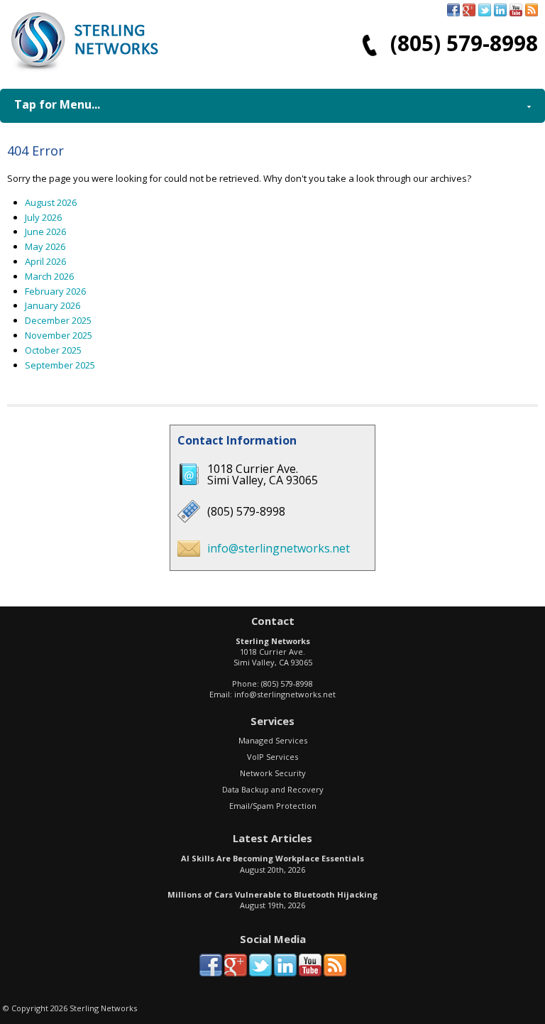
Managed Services (272, 740)
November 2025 (58, 335)
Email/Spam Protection (272, 805)
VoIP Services (272, 756)
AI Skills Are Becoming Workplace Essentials (272, 858)
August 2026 (51, 202)
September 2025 (60, 365)
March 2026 (49, 276)
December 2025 (58, 320)
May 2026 (45, 246)
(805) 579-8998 (464, 43)
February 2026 (55, 291)
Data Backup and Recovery (273, 789)
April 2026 (45, 261)
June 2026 (45, 231)
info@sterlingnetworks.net (278, 548)
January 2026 (52, 305)
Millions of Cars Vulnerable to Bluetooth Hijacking (272, 894)
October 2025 (53, 350)
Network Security (273, 773)
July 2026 (43, 217)
